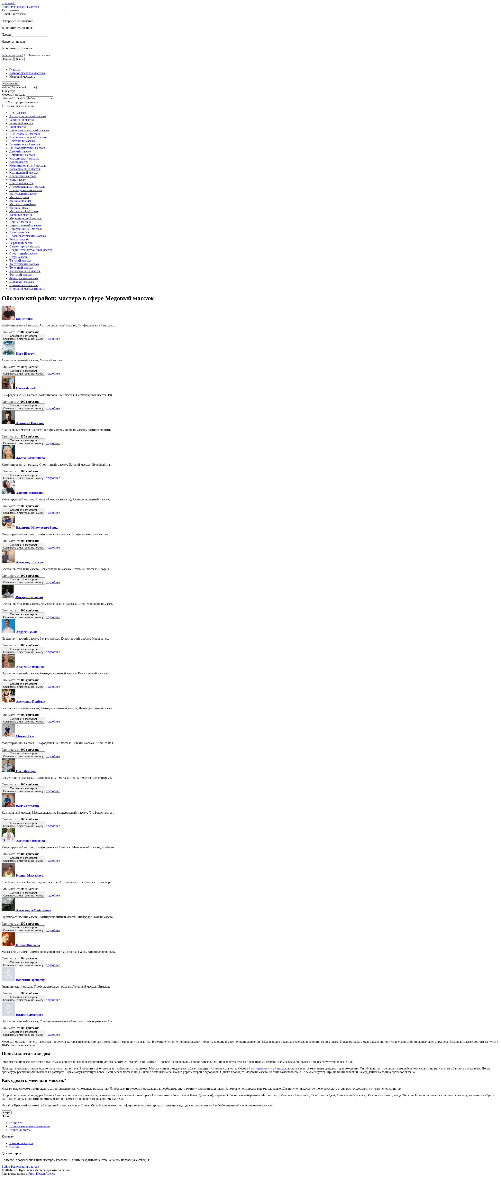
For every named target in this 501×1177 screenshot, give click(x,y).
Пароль (6, 34)
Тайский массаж (20, 260)
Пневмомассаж (19, 232)
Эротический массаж (23, 285)
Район (6, 87)
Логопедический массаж (25, 190)
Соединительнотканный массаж (30, 250)
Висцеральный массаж (24, 133)
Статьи (14, 1146)
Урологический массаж (25, 271)
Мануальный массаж (23, 193)
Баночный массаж (21, 123)
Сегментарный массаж (24, 246)
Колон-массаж (18, 162)
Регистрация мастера (25, 6)
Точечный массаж (21, 267)
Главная (14, 69)
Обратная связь (19, 1129)
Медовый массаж (20, 214)
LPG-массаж (17, 112)
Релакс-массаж (19, 239)
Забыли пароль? (12, 55)
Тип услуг (8, 91)
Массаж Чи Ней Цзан (23, 211)
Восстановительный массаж (28, 137)
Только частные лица (20, 106)
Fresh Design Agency (41, 1173)
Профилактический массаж (27, 236)
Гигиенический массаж (25, 144)
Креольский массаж (22, 176)
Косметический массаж (25, 169)
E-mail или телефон (14, 14)
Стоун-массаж (18, 257)
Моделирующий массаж (25, 218)
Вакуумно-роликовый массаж (29, 130)
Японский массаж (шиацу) (27, 288)
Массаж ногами (19, 207)
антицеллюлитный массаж (269, 1068)
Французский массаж (23, 278)
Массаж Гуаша (19, 197)
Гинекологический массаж (27, 148)
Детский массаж (20, 151)
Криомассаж (17, 179)
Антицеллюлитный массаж (27, 116)
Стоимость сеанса (13, 98)
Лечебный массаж (21, 183)
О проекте (16, 1122)
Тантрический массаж (24, 264)
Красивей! (8, 3)
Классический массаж (24, 158)
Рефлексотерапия (20, 243)
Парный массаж (20, 221)
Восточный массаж (22, 141)
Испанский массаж (22, 155)
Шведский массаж (21, 281)
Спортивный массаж (23, 253)
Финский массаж (20, 274)
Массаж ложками (20, 200)
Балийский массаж (21, 119)
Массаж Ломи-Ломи (22, 204)
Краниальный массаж (23, 172)
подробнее (53, 338)
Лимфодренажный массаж (27, 186)
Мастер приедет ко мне (23, 102)
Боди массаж (17, 126)
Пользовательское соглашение (29, 1126)
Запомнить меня (39, 55)
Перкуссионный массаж (25, 228)
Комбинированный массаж (27, 165)
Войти (6, 6)
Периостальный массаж (25, 225)
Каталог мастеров (21, 1143)
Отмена (7, 59)
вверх (6, 1112)
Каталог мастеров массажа (27, 73)
